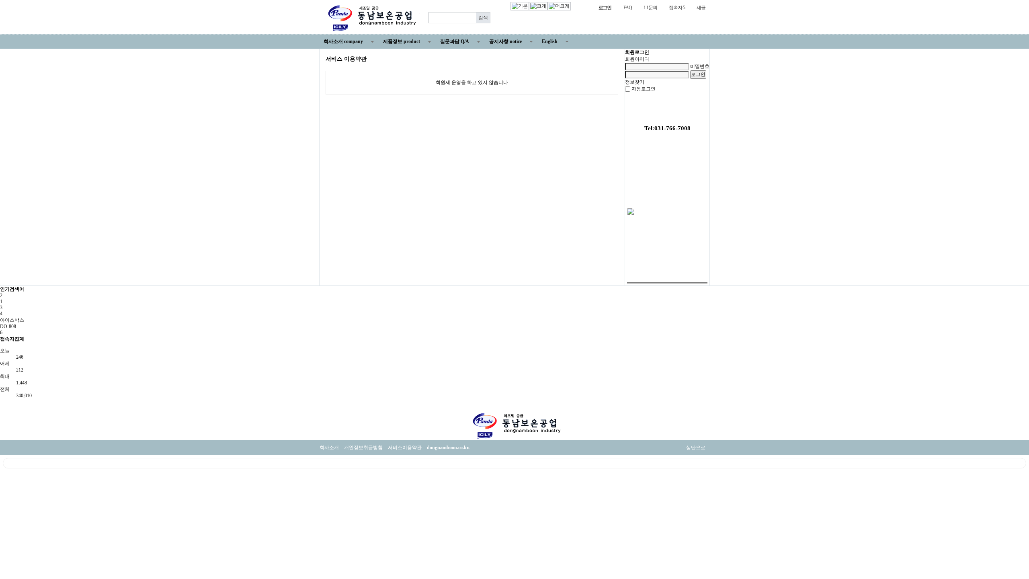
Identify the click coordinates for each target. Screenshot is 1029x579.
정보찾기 (634, 82)
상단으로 (695, 447)
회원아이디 (637, 59)
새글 (701, 7)
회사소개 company (343, 41)
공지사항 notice (505, 41)
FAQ (627, 7)
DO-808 (8, 326)
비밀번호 (699, 66)
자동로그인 (643, 89)
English (550, 41)
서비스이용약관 (405, 447)
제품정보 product (401, 41)
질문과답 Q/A (454, 41)
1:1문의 (650, 7)
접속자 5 (677, 7)
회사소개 (329, 447)
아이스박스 (12, 320)
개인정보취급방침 (363, 447)
